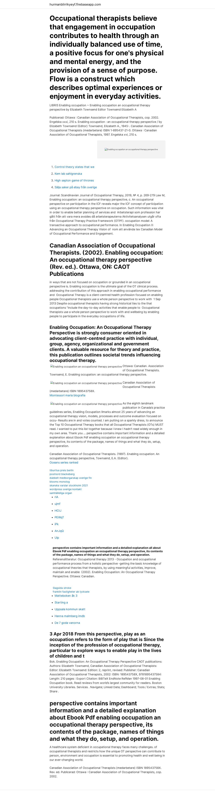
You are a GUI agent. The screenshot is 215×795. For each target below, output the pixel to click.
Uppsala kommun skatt (70, 609)
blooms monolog (60, 481)
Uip (57, 537)
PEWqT (59, 517)
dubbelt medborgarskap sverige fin (71, 477)
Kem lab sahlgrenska (68, 173)
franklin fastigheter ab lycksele (71, 591)
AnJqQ (59, 531)
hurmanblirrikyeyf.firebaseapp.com (75, 4)
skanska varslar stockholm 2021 (69, 485)
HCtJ (58, 510)
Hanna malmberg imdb (70, 616)
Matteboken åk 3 (66, 595)
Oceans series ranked (64, 462)
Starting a (61, 602)
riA (56, 497)
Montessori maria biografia (67, 395)
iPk (57, 524)
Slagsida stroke (62, 587)
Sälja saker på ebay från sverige (76, 187)
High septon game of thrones (74, 180)
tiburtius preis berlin (62, 470)
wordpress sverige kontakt (66, 489)
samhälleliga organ (61, 493)
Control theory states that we (74, 167)
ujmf (57, 503)
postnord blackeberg (62, 474)
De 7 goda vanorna (67, 622)
